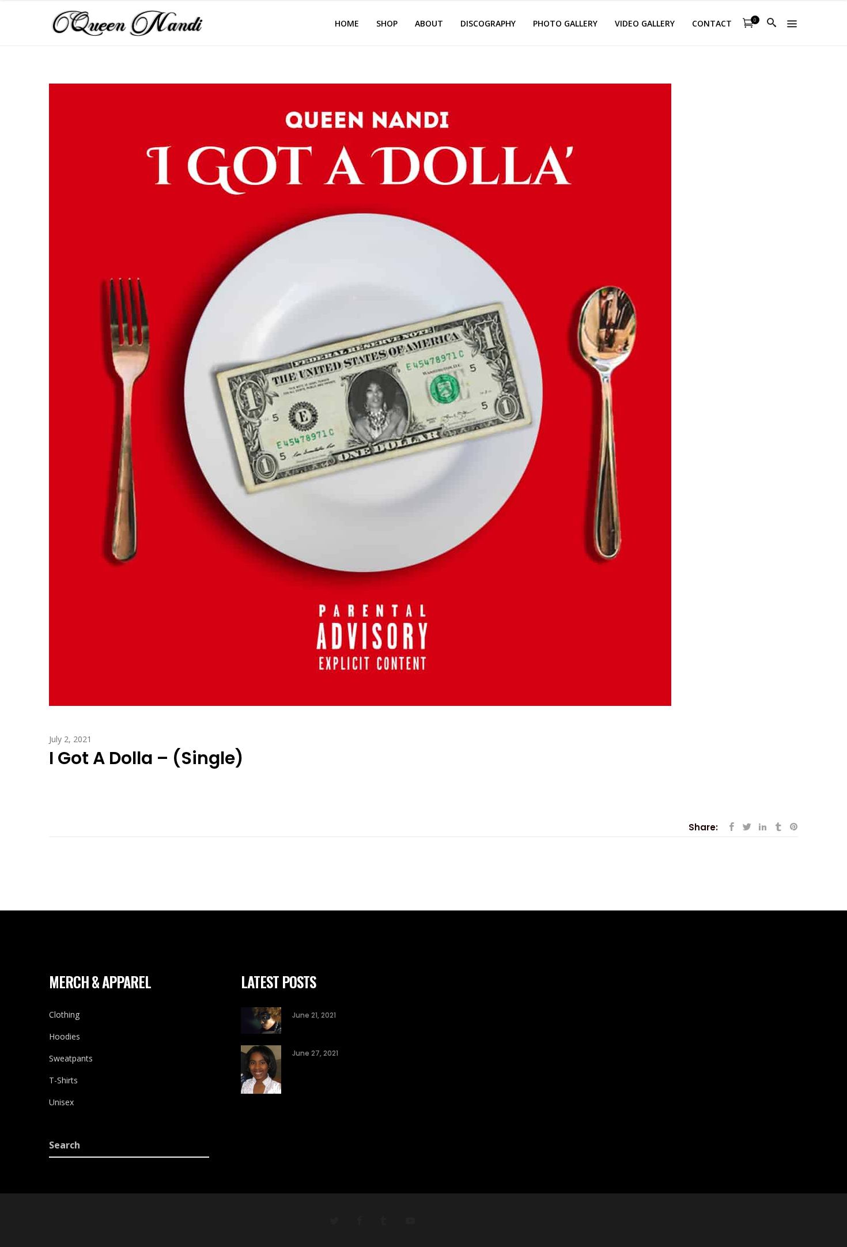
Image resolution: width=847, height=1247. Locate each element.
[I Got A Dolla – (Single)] (360, 393)
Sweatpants (71, 1058)
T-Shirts (63, 1080)
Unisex (61, 1102)
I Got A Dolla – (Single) (146, 758)
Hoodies (64, 1036)
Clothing (64, 1014)
